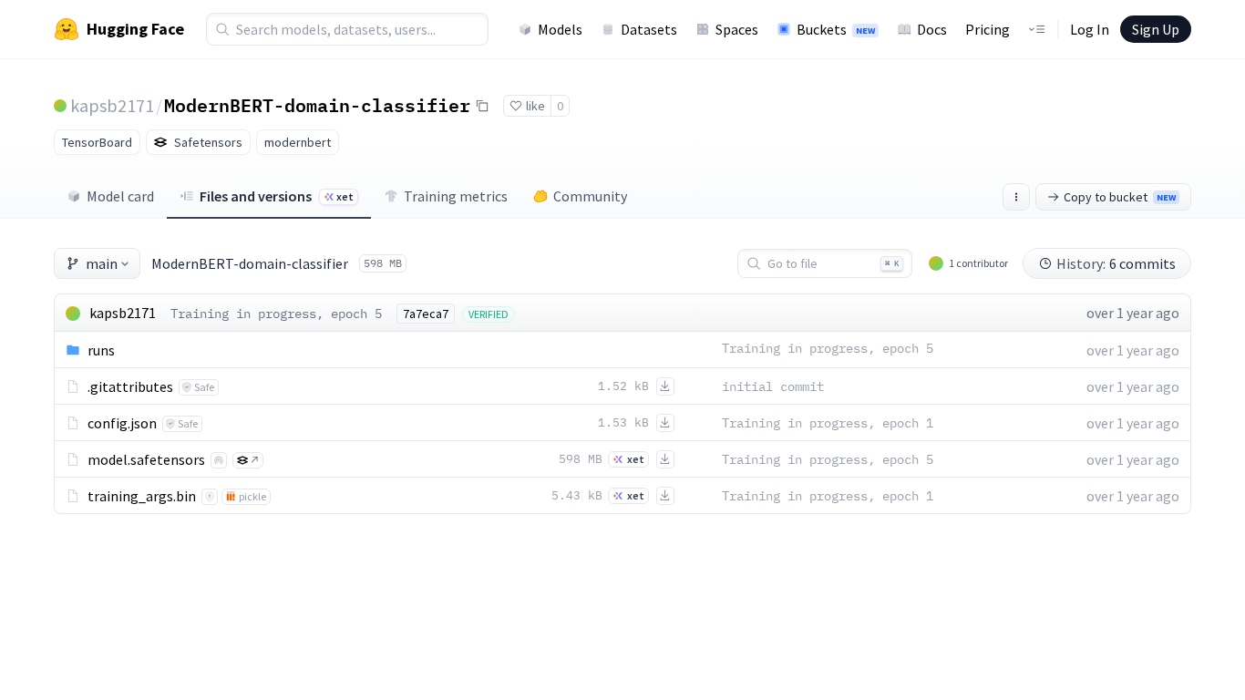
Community (590, 196)
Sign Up (1155, 29)
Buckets (836, 29)
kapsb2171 (112, 105)
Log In (1089, 29)
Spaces (736, 29)
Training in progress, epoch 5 (276, 313)
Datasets (649, 29)
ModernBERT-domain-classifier (317, 104)
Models (560, 29)
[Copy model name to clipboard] (482, 105)
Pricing (987, 29)
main (102, 263)
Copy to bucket (1120, 197)
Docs (932, 29)
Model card (120, 196)
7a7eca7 (425, 313)
